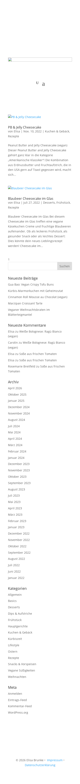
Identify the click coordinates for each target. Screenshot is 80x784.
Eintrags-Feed (17, 700)
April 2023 (15, 508)
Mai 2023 (14, 502)
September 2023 (19, 483)
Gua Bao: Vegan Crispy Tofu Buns (31, 284)
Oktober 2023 (17, 477)
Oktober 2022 (17, 546)
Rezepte (13, 136)
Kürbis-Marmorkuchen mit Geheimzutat (35, 291)
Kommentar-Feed (20, 706)
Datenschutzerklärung (40, 765)
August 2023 (16, 489)
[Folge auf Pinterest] (27, 19)
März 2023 (15, 515)
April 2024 (15, 439)
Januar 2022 (16, 578)
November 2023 (19, 470)
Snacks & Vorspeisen (22, 664)
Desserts (49, 202)
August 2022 (16, 559)
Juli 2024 (14, 426)
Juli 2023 (14, 495)
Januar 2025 (16, 401)
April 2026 (15, 388)
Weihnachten (17, 677)
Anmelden (15, 694)
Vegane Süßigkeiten (21, 670)
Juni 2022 (14, 571)
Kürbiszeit (15, 639)
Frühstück (63, 202)
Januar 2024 (16, 458)
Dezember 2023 (19, 464)
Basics (12, 601)
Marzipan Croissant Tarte (25, 303)
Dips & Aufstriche (20, 613)
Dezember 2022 (19, 533)
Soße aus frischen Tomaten (38, 354)
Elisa (17, 131)
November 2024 (19, 413)
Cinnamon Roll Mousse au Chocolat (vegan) (37, 297)
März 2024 (15, 445)
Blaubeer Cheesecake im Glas (30, 198)
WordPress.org (18, 712)
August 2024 (16, 420)
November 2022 (19, 540)
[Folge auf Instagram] (19, 19)
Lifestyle (13, 645)
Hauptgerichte (18, 626)
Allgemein (15, 595)
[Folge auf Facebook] (11, 19)
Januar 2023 (16, 527)
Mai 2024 (14, 432)
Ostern (12, 651)
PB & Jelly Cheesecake (24, 127)
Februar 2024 (17, 451)
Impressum (55, 760)
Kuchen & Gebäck (57, 131)
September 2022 (19, 552)
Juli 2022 (14, 565)
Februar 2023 (17, 521)
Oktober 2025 (17, 394)
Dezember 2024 (19, 407)
